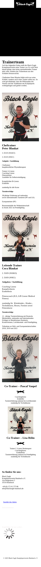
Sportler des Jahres (10, 502)
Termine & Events (9, 496)
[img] (25, 4)
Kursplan (6, 493)
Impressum (8, 517)
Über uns (7, 514)
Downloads (7, 499)
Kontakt (6, 510)
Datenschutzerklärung (13, 521)
